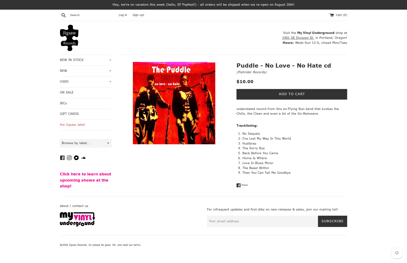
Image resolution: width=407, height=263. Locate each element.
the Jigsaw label (72, 125)
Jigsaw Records (78, 245)
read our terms (131, 245)
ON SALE (66, 92)
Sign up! (138, 15)
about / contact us (74, 206)
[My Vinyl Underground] (77, 225)
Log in (123, 15)
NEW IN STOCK (86, 60)
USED (86, 82)
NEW (86, 71)
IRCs (63, 103)
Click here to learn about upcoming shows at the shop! (85, 180)
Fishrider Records (251, 72)
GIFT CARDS (69, 114)
